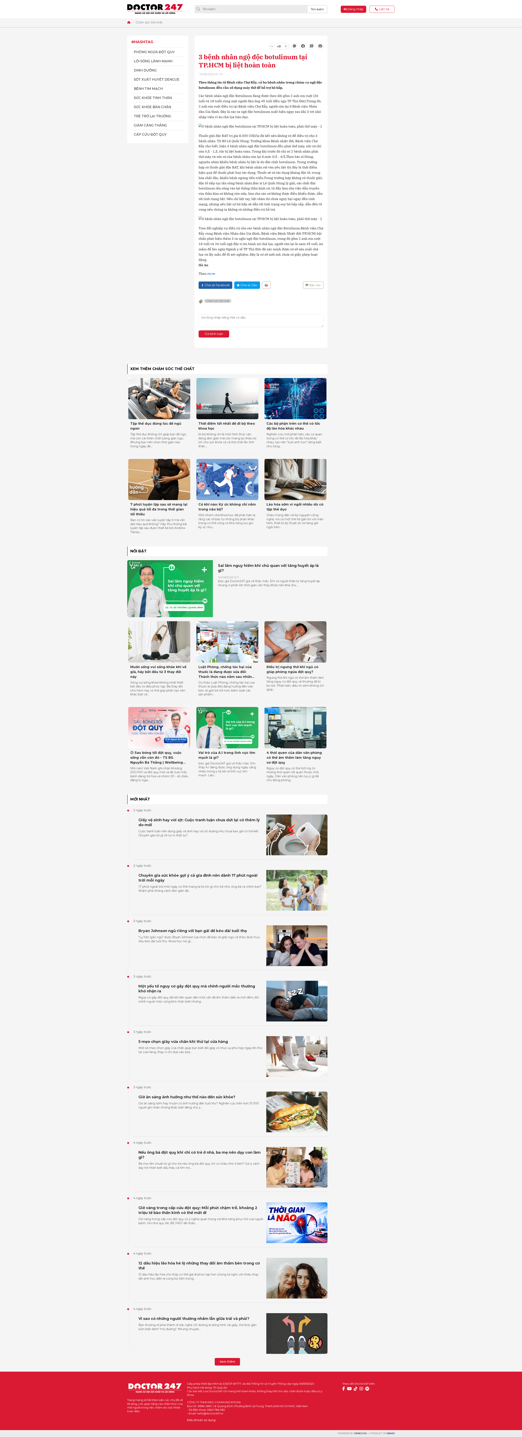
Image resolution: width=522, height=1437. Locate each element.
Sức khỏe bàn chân (152, 107)
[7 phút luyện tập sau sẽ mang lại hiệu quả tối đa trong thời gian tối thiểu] (159, 479)
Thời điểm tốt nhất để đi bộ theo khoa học (226, 426)
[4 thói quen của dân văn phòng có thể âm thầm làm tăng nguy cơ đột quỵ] (295, 727)
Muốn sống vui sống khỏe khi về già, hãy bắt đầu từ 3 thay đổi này (158, 672)
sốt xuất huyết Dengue (156, 79)
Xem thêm (227, 1361)
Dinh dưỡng (145, 70)
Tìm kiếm (317, 9)
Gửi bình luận (214, 334)
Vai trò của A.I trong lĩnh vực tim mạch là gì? (226, 755)
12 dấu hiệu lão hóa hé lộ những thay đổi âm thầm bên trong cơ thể (199, 1265)
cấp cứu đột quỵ (150, 134)
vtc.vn (211, 274)
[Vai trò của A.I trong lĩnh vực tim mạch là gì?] (227, 727)
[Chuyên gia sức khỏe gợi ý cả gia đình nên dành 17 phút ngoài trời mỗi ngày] (296, 890)
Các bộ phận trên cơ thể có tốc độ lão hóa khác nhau (293, 426)
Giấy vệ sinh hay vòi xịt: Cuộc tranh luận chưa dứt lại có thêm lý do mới (199, 822)
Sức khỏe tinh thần (153, 98)
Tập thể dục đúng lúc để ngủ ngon (155, 426)
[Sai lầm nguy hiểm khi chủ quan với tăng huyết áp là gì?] (170, 588)
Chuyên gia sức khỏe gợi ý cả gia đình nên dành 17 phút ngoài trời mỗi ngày (198, 878)
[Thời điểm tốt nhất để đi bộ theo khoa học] (227, 398)
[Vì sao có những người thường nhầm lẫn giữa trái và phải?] (296, 1333)
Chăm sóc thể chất (149, 22)
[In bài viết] (320, 46)
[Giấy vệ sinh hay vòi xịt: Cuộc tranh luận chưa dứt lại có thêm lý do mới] (296, 835)
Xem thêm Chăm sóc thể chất (162, 369)
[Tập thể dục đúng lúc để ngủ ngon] (159, 398)
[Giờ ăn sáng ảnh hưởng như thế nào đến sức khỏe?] (296, 1112)
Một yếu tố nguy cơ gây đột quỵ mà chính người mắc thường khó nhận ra (196, 988)
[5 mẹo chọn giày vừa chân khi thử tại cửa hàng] (296, 1056)
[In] (266, 285)
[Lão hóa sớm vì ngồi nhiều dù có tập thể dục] (295, 479)
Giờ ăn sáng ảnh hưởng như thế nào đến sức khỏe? (186, 1097)
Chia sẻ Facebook (217, 285)
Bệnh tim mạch (148, 89)
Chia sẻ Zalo (248, 285)
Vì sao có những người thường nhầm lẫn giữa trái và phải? (193, 1318)
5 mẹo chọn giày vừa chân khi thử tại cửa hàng (183, 1041)
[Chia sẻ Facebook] (303, 46)
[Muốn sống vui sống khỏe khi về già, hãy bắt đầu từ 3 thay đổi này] (159, 642)
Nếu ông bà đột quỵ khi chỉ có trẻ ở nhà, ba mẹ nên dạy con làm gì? (199, 1155)
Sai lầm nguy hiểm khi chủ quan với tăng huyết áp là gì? (268, 568)
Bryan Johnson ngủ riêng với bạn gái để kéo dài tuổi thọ (192, 931)
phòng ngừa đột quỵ (154, 52)
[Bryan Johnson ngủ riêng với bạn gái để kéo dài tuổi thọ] (296, 945)
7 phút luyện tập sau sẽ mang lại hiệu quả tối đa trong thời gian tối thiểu (158, 509)
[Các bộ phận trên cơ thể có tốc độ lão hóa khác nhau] (295, 398)
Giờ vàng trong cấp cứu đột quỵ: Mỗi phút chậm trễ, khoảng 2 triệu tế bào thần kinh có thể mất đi (197, 1210)
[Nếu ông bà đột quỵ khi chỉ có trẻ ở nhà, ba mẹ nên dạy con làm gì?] (296, 1167)
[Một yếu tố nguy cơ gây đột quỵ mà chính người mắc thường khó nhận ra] (296, 1001)
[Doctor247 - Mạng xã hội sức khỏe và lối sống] (155, 9)
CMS (360, 1433)
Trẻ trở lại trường (152, 116)
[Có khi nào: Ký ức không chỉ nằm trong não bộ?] (227, 479)
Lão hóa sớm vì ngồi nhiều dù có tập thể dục (295, 506)
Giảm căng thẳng (150, 125)
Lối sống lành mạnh (153, 61)
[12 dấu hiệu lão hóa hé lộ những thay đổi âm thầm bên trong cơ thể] (296, 1278)
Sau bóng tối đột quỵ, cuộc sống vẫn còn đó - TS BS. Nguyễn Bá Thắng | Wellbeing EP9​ (156, 758)
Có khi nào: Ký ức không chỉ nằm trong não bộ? (227, 506)
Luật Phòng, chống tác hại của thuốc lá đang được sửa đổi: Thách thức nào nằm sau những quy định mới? (226, 672)
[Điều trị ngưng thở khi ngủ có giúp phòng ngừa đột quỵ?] (295, 642)
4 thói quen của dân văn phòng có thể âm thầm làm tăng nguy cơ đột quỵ (294, 757)
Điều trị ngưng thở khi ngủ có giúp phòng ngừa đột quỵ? (292, 669)
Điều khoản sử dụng (201, 1420)
